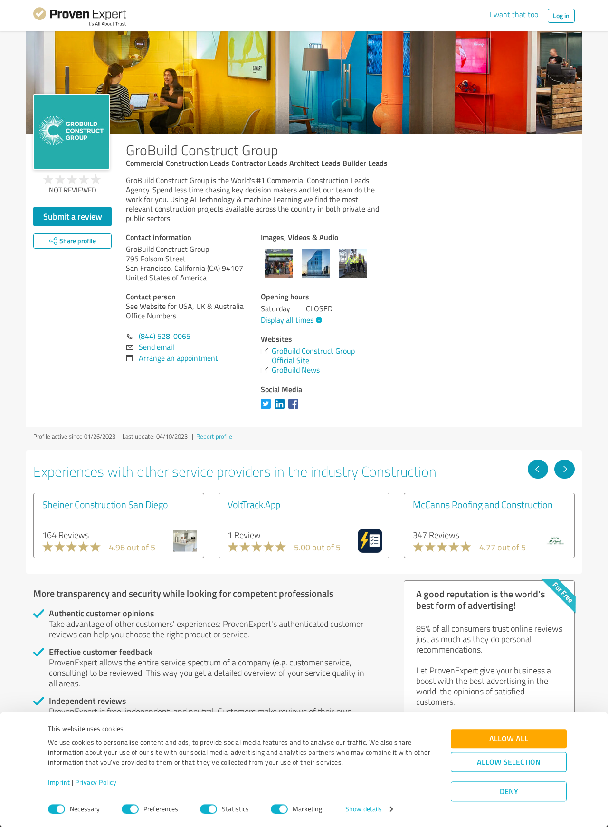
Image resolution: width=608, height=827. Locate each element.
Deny (509, 791)
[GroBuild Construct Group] (71, 132)
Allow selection (509, 762)
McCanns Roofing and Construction (483, 504)
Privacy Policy (95, 782)
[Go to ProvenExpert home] (79, 18)
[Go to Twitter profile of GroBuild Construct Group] (268, 408)
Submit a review (72, 216)
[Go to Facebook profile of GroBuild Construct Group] (295, 408)
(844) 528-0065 (164, 336)
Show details (363, 809)
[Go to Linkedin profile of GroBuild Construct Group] (281, 408)
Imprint (59, 782)
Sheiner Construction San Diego (105, 504)
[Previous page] (538, 469)
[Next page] (564, 469)
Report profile (214, 436)
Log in (561, 15)
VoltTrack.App (254, 504)
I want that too (514, 14)
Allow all (508, 738)
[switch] (130, 809)
